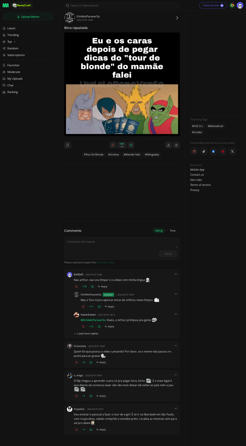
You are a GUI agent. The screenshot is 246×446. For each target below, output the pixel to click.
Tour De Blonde (94, 154)
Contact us (197, 174)
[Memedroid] (6, 5)
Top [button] (10, 41)
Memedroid (216, 126)
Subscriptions (16, 55)
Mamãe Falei (132, 154)
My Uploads (15, 78)
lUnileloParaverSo (88, 16)
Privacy (194, 190)
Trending (13, 35)
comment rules (105, 262)
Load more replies (87, 333)
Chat (10, 85)
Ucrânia (114, 154)
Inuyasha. (79, 409)
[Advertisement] (215, 63)
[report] (168, 145)
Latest (11, 28)
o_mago (78, 375)
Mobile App (197, 169)
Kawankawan (88, 314)
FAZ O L (198, 126)
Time (173, 230)
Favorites (13, 65)
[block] (176, 145)
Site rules (196, 180)
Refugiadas (153, 154)
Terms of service (200, 185)
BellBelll (78, 274)
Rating (158, 230)
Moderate (13, 72)
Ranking (12, 92)
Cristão (198, 132)
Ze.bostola (80, 346)
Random (12, 48)
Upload (29, 17)
